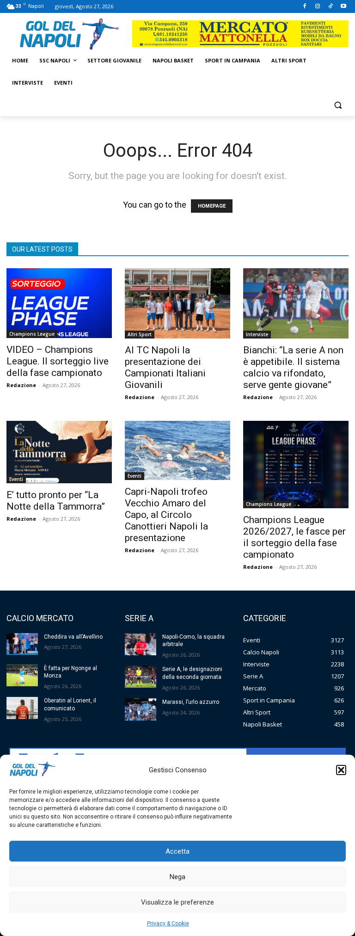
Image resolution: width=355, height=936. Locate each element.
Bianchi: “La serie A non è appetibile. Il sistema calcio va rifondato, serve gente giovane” (293, 367)
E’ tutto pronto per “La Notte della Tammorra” (55, 500)
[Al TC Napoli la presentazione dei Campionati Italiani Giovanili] (177, 303)
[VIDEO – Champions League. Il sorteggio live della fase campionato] (59, 303)
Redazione (21, 385)
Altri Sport (140, 334)
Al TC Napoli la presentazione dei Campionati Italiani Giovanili (165, 367)
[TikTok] (330, 6)
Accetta (177, 851)
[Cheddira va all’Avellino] (22, 644)
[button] (341, 770)
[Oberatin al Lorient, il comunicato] (22, 708)
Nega (177, 877)
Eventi (16, 479)
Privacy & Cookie (168, 923)
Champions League (32, 334)
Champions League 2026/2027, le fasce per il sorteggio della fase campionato (294, 537)
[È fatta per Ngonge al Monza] (22, 676)
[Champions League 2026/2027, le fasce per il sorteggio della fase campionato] (296, 464)
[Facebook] (305, 6)
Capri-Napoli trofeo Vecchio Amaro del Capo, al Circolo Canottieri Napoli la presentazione (166, 514)
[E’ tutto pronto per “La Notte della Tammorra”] (59, 452)
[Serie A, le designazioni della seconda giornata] (140, 676)
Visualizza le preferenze (177, 902)
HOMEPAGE (212, 206)
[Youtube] (343, 6)
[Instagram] (317, 6)
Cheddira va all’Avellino (73, 637)
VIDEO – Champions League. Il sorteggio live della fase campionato (57, 361)
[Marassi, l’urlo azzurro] (140, 709)
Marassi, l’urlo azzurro (190, 702)
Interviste (257, 334)
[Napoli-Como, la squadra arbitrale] (140, 644)
